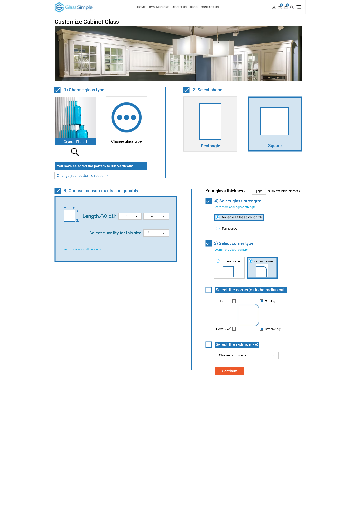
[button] (235, 207)
